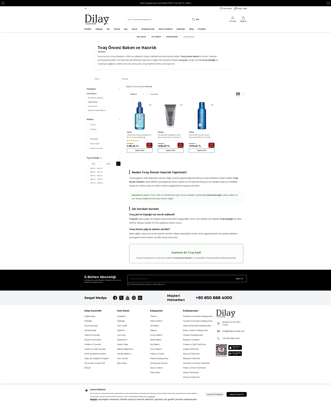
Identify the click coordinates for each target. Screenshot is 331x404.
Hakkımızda (89, 316)
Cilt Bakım (156, 37)
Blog (191, 29)
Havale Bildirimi (124, 354)
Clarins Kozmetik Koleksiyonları (197, 326)
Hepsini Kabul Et (237, 394)
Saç (125, 29)
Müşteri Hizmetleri (92, 340)
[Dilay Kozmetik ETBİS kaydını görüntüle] (221, 350)
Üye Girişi (121, 335)
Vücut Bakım (156, 349)
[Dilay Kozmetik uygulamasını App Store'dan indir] (235, 347)
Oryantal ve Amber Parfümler (196, 363)
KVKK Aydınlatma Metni (95, 354)
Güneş (117, 29)
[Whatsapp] (140, 298)
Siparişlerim (122, 340)
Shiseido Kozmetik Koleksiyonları (198, 316)
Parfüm (87, 29)
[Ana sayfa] (97, 19)
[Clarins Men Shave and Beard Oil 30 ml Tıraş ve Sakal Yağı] (140, 116)
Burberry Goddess (191, 340)
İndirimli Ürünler (157, 354)
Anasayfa (121, 316)
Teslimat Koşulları (92, 335)
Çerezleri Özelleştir (215, 394)
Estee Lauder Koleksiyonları (195, 330)
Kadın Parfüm (156, 321)
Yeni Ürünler (122, 358)
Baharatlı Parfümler (191, 358)
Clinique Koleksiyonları (193, 335)
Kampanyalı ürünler (159, 363)
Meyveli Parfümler (191, 354)
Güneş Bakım (156, 335)
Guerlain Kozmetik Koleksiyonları (198, 321)
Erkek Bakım (172, 37)
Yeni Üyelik (122, 326)
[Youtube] (128, 298)
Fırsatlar (202, 29)
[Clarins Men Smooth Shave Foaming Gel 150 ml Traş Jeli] (202, 116)
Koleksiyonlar (148, 29)
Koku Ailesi (155, 372)
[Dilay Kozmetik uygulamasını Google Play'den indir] (235, 353)
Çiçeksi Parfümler (191, 349)
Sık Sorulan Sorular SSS (94, 363)
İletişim (87, 368)
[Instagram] (134, 298)
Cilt (108, 29)
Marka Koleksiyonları (159, 358)
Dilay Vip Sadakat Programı (96, 358)
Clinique (125, 79)
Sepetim (121, 330)
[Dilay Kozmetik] (231, 313)
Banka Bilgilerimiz (125, 349)
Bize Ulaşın (122, 363)
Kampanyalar (90, 330)
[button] (2, 3)
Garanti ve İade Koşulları (95, 349)
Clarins (96, 79)
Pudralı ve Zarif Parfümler (194, 344)
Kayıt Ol (239, 278)
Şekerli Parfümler (191, 372)
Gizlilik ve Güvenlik (92, 344)
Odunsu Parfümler (191, 377)
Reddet (93, 399)
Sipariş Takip (122, 344)
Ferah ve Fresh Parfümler (194, 368)
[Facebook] (115, 298)
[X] (121, 298)
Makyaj (99, 29)
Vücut (134, 29)
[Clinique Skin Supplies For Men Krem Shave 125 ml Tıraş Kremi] (171, 116)
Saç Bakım (155, 344)
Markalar (181, 29)
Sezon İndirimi (165, 29)
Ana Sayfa (141, 37)
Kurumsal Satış (91, 326)
